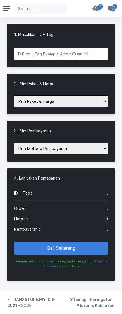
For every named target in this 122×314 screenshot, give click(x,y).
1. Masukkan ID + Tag (34, 34)
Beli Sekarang (61, 248)
